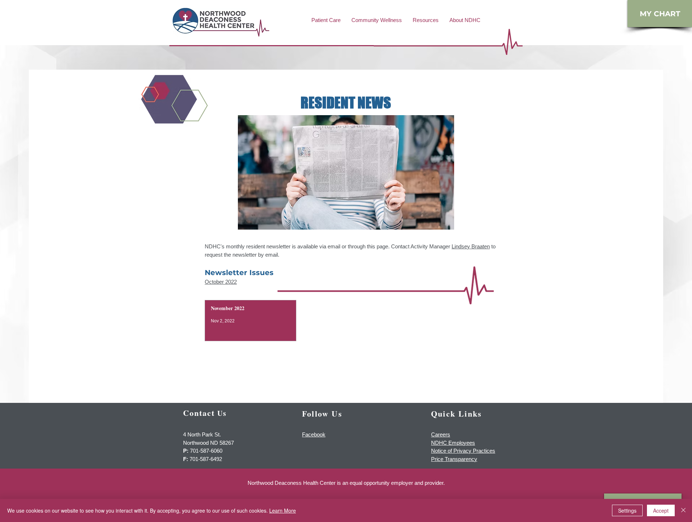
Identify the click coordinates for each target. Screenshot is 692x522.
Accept (661, 510)
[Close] (683, 510)
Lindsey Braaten (471, 246)
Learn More (282, 510)
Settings (627, 510)
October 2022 (221, 282)
